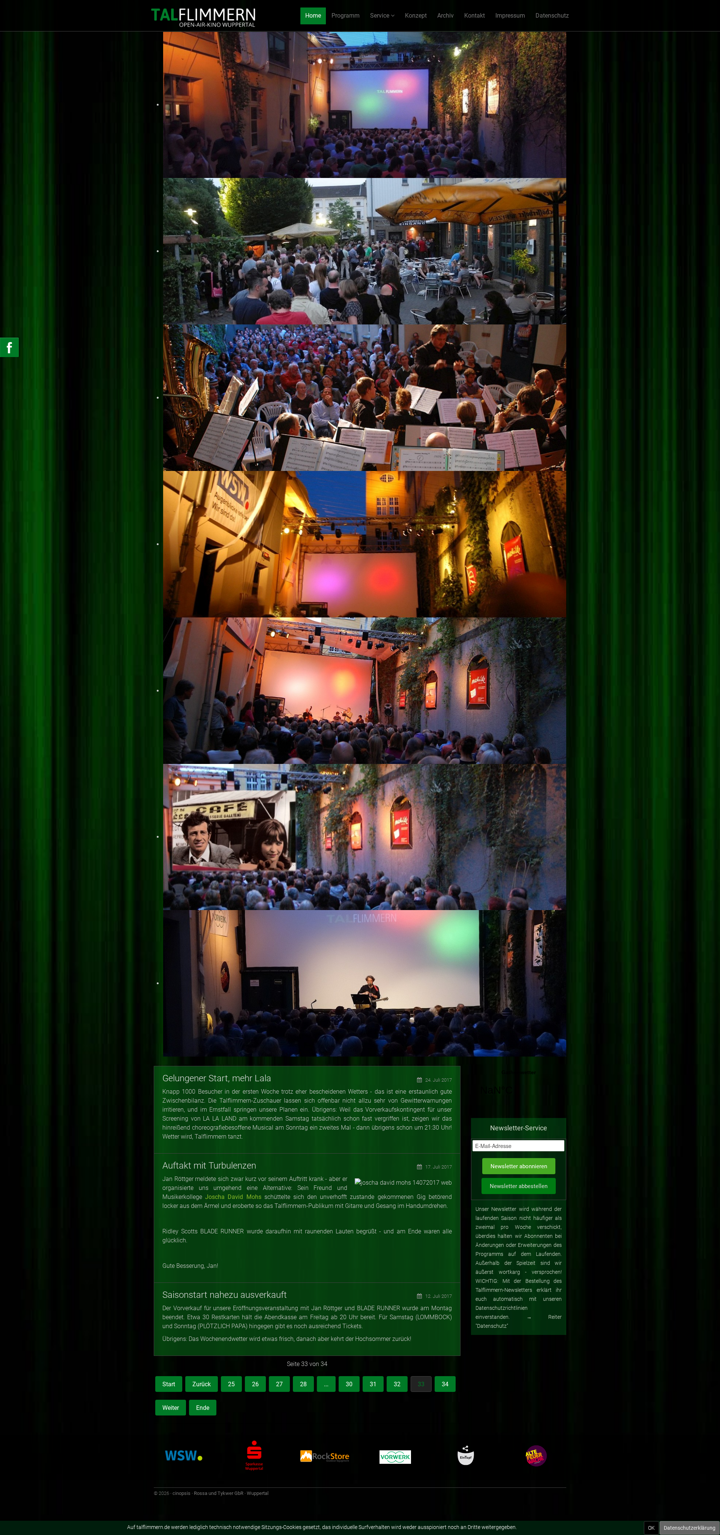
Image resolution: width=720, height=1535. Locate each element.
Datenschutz (552, 15)
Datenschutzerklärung (690, 1528)
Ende (202, 1407)
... (326, 1384)
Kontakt (474, 15)
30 (349, 1384)
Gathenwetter (518, 1087)
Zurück (201, 1384)
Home (313, 15)
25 (231, 1384)
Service (379, 15)
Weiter (170, 1407)
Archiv (445, 15)
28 (303, 1384)
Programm (346, 15)
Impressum (510, 15)
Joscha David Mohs (233, 1196)
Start (168, 1384)
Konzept (416, 15)
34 (445, 1384)
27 (279, 1384)
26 (255, 1384)
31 (373, 1384)
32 (397, 1384)
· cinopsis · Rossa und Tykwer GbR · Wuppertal (219, 1493)
